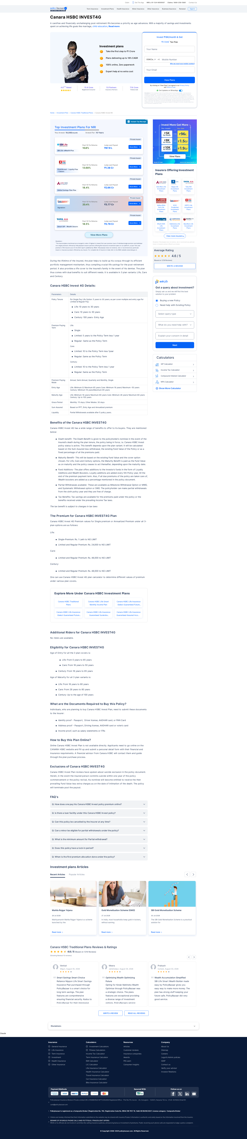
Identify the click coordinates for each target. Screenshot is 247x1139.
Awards (126, 1057)
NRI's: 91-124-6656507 (156, 2)
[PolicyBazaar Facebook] (173, 1094)
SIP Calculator (167, 364)
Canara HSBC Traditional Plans (82, 113)
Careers (164, 1054)
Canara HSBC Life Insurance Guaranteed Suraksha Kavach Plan (98, 614)
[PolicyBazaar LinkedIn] (187, 1094)
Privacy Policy (184, 85)
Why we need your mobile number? (182, 64)
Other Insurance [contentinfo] (58, 1064)
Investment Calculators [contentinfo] (99, 1046)
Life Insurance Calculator (96, 1068)
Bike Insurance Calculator (96, 1082)
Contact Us (193, 2)
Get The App (139, 2)
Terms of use (171, 87)
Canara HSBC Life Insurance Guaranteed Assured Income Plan (128, 614)
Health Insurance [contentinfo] (59, 1061)
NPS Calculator (167, 382)
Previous (187, 874)
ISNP (163, 1061)
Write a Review (175, 266)
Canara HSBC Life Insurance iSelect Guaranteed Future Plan (68, 614)
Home (52, 113)
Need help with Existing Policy (175, 305)
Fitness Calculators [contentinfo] (97, 1050)
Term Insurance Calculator (97, 1057)
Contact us (165, 1064)
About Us (165, 1046)
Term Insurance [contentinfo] (58, 1054)
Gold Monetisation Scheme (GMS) (118, 910)
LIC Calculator (92, 1064)
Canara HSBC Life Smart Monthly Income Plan (98, 603)
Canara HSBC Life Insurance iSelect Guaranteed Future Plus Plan (128, 603)
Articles (126, 1046)
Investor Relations (168, 1072)
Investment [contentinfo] (56, 1057)
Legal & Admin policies (170, 1057)
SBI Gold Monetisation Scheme (166, 910)
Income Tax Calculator (170, 370)
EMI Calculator (92, 1061)
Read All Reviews (136, 1013)
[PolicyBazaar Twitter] (180, 1094)
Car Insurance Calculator (96, 1079)
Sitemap (164, 1050)
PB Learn (127, 1061)
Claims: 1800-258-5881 (176, 2)
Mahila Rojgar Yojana (62, 910)
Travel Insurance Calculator (97, 1075)
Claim (127, 2)
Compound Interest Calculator (173, 376)
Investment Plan (62, 113)
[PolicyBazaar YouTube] (194, 1094)
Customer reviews (131, 1050)
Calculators (165, 357)
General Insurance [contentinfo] (59, 1046)
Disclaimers (56, 1026)
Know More (134, 147)
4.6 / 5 (176, 256)
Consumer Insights (131, 1064)
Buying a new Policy (170, 300)
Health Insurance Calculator (97, 1072)
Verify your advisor (169, 1068)
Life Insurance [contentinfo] (57, 1050)
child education (99, 26)
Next (175, 345)
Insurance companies (132, 1054)
